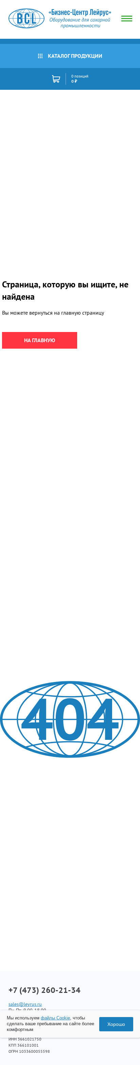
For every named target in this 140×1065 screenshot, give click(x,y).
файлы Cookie (55, 1017)
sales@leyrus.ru (25, 1004)
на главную (39, 340)
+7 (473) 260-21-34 (44, 990)
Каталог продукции (75, 55)
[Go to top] (121, 1049)
